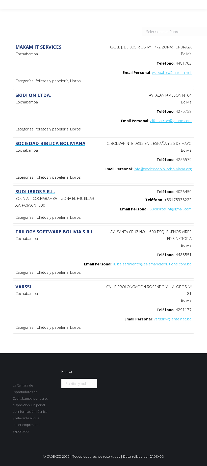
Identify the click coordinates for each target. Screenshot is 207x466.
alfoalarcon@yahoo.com (171, 120)
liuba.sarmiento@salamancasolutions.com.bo (152, 263)
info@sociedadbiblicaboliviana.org (163, 168)
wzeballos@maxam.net (172, 72)
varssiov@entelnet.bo (173, 318)
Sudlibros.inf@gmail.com (170, 208)
